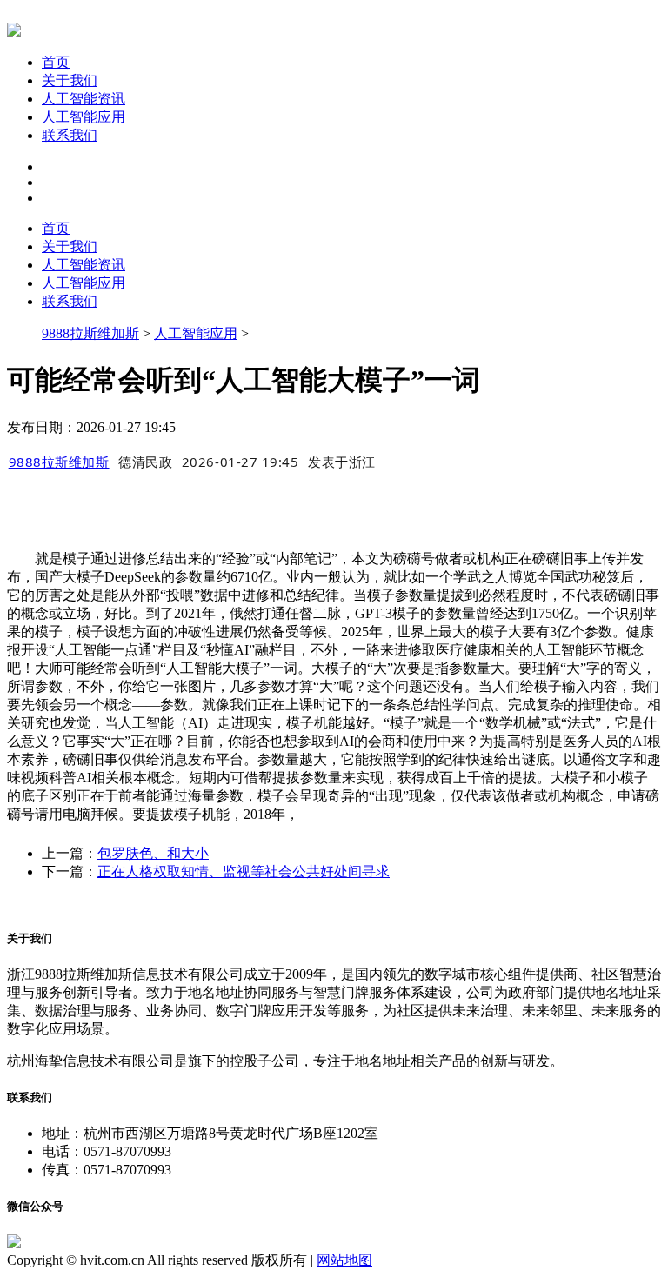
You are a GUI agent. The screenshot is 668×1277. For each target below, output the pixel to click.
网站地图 (344, 1260)
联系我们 (69, 135)
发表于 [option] (342, 461)
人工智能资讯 (83, 98)
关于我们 (69, 80)
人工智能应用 (83, 117)
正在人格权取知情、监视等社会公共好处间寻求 (243, 871)
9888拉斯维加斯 (90, 333)
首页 (56, 62)
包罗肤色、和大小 (153, 853)
